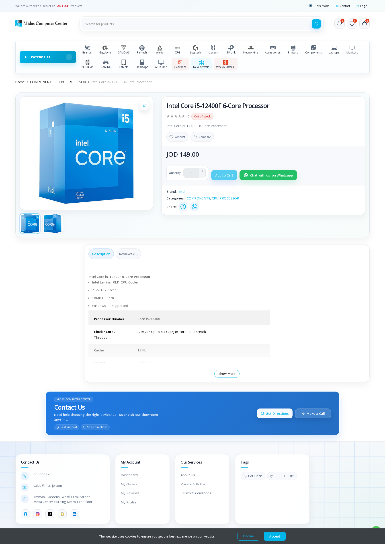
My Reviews (130, 493)
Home (20, 82)
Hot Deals (255, 476)
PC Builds (88, 67)
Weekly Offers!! (225, 67)
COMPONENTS (41, 82)
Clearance (180, 67)
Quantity (175, 173)
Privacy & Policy (193, 484)
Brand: (171, 191)
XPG (177, 52)
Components (313, 52)
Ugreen (213, 52)
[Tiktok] (49, 513)
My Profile (129, 502)
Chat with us (271, 175)
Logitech (195, 52)
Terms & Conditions (196, 493)
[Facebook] (183, 206)
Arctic (159, 52)
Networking (250, 52)
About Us (188, 475)
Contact (345, 6)
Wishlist (180, 137)
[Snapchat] (62, 513)
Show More (227, 374)
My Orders (129, 484)
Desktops (142, 67)
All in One (161, 67)
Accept (274, 536)
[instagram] (37, 513)
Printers (293, 52)
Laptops (334, 52)
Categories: (175, 198)
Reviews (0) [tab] (128, 254)
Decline (248, 536)
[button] (319, 5)
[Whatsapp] (194, 206)
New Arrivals (201, 67)
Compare (205, 137)
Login (363, 6)
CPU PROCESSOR (72, 82)
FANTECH (63, 6)
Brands (87, 52)
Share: (171, 206)
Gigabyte (105, 52)
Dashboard (129, 475)
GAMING (105, 67)
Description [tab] (101, 254)
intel (182, 191)
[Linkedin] (74, 513)
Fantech (142, 52)
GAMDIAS (124, 52)
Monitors (352, 52)
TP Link (231, 52)
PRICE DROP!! (284, 476)
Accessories (273, 52)
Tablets (124, 67)
